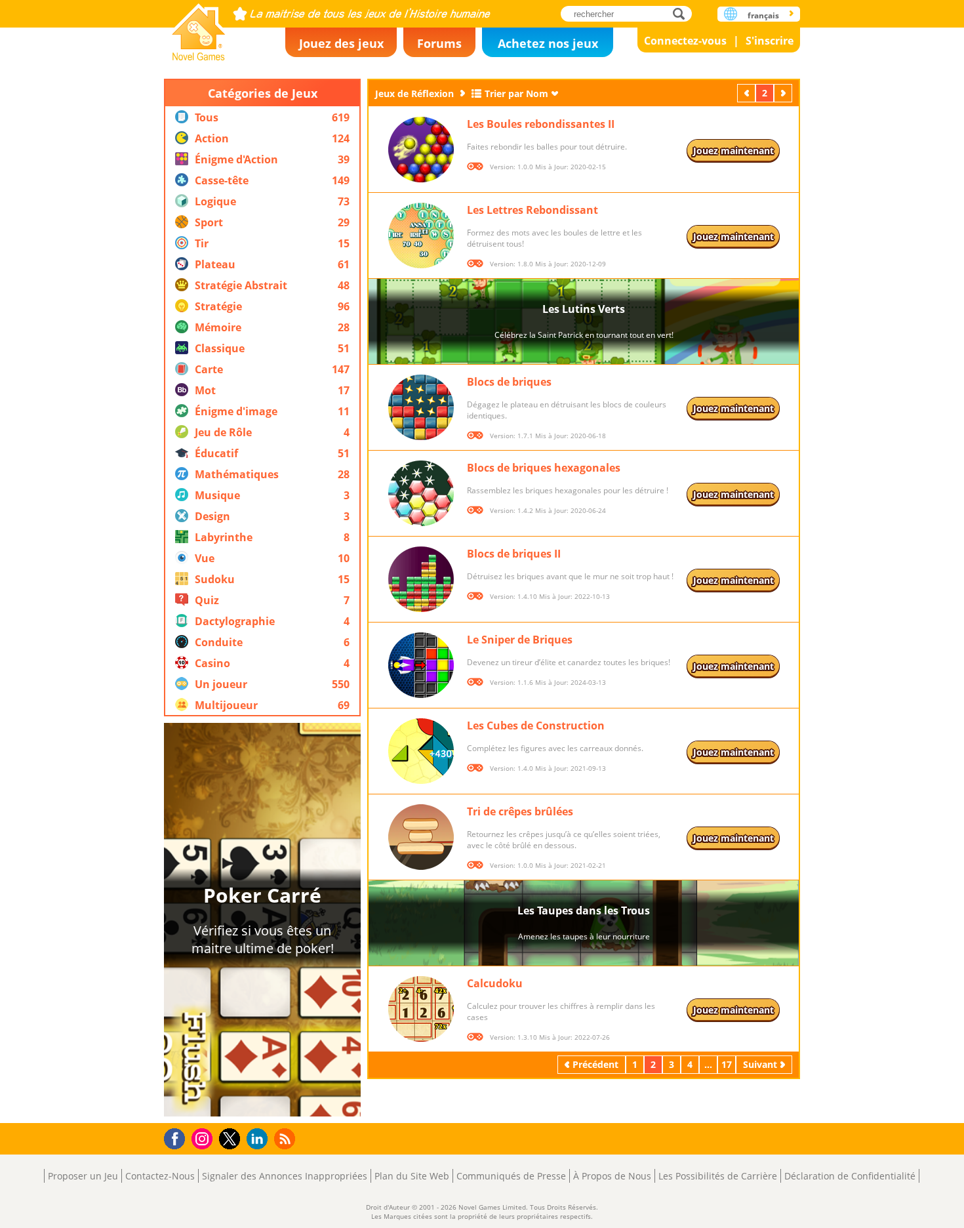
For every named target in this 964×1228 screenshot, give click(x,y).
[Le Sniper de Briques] (421, 665)
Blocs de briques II (514, 553)
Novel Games (198, 27)
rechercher (682, 13)
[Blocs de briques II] (421, 579)
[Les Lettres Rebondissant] (421, 235)
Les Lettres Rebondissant (532, 210)
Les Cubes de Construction (536, 725)
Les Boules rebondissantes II (540, 124)
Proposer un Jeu (83, 1176)
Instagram (203, 1137)
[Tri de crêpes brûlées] (421, 837)
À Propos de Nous (612, 1176)
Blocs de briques (509, 382)
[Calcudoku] (421, 1009)
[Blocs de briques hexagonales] (421, 493)
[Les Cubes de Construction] (421, 751)
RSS (286, 1138)
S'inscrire (769, 40)
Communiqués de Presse (511, 1176)
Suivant (784, 93)
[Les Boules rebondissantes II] (421, 149)
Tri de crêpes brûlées (520, 811)
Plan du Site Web (411, 1176)
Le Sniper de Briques (519, 639)
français (763, 15)
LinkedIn (259, 1139)
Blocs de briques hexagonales (543, 467)
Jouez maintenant (733, 150)
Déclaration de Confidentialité (849, 1176)
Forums (439, 43)
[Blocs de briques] (421, 407)
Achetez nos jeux (548, 43)
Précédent (747, 93)
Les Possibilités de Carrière (717, 1176)
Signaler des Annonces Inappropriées (284, 1176)
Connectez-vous (685, 40)
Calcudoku (495, 983)
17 (726, 1064)
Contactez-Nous (160, 1176)
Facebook (178, 1137)
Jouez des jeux (341, 43)
